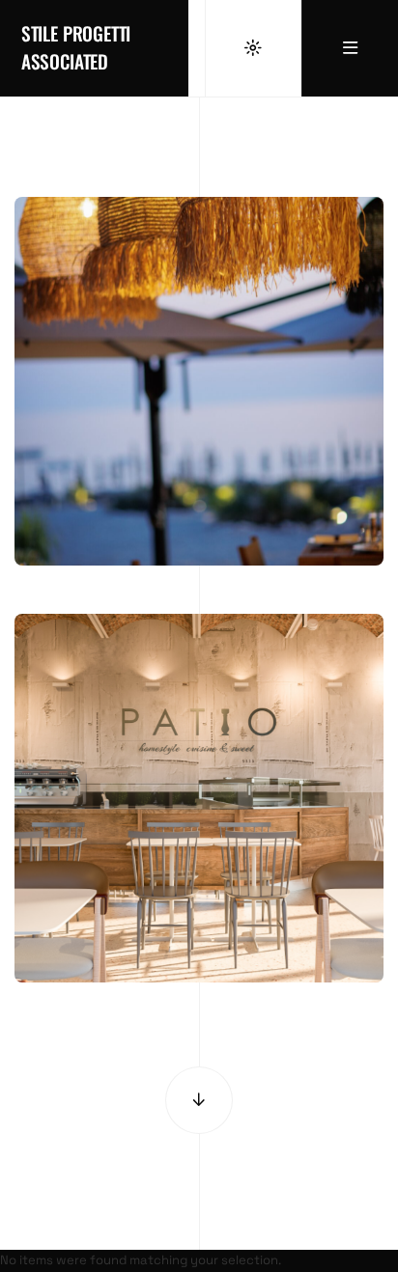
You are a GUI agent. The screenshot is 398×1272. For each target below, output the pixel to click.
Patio (198, 905)
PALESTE (199, 488)
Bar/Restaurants (199, 518)
